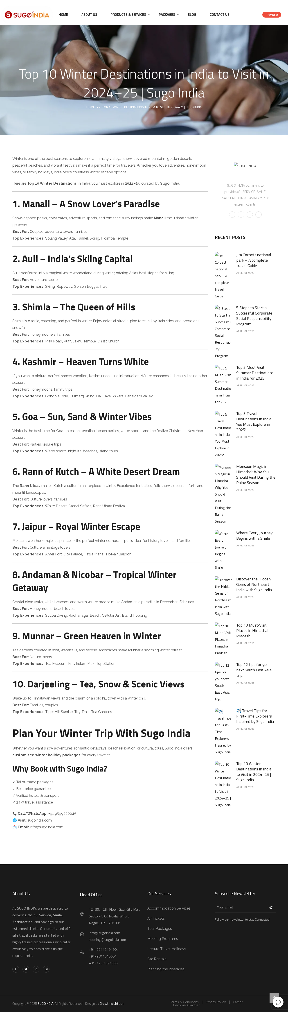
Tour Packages (159, 928)
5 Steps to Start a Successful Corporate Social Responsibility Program (254, 316)
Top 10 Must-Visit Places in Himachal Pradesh (252, 630)
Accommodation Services (169, 908)
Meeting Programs (162, 939)
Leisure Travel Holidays (166, 949)
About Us (89, 14)
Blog (192, 14)
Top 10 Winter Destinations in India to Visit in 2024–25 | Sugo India (253, 772)
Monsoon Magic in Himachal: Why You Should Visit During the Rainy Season (255, 474)
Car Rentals (156, 959)
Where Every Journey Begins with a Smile (254, 535)
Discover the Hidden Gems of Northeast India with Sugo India (254, 584)
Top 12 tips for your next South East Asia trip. (254, 669)
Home (63, 14)
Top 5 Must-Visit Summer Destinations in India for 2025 (255, 372)
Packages (167, 14)
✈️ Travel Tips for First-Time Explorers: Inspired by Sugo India (255, 716)
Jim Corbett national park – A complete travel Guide (253, 260)
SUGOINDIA (45, 1003)
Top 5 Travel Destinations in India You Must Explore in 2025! (253, 421)
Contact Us (220, 14)
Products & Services (128, 14)
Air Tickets (156, 918)
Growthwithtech (112, 1003)
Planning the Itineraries (165, 969)
